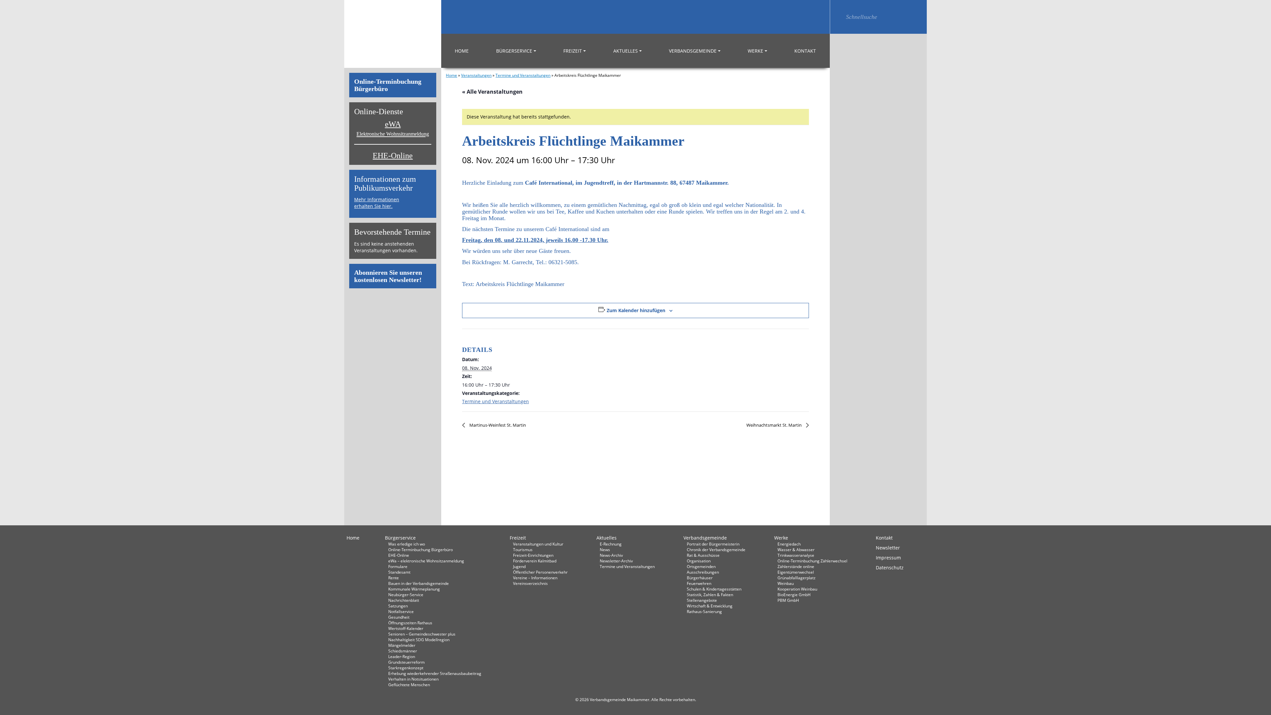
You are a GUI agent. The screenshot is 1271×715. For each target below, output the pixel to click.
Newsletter (888, 548)
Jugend (519, 566)
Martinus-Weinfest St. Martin (497, 425)
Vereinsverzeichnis (530, 583)
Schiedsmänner (402, 650)
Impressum (888, 557)
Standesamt (399, 572)
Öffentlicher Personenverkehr (540, 572)
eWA (392, 128)
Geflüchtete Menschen (409, 684)
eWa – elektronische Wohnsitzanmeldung (426, 560)
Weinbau (785, 583)
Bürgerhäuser (700, 577)
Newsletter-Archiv (616, 560)
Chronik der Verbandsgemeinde (716, 549)
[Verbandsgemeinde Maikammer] (393, 34)
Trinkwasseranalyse (795, 555)
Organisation (699, 560)
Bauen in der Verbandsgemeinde (418, 583)
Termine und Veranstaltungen (522, 75)
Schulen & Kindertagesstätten (714, 589)
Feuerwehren (699, 583)
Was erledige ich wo (406, 544)
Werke (755, 51)
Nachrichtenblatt (403, 600)
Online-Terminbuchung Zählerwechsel (812, 560)
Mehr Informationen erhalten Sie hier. (376, 202)
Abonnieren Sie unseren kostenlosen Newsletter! (388, 276)
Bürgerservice (514, 51)
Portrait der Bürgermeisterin (713, 544)
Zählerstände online (795, 566)
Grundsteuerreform (406, 662)
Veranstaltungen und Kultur (538, 544)
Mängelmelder (401, 645)
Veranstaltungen (476, 75)
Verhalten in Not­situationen (413, 679)
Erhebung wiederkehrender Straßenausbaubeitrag (434, 673)
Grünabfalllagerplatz (796, 577)
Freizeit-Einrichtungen (533, 555)
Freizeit (572, 51)
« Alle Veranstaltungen (492, 91)
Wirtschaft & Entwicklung (709, 605)
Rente (393, 577)
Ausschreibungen (703, 572)
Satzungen (398, 605)
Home (462, 51)
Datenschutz (890, 567)
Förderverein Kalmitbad (534, 560)
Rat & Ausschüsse (703, 555)
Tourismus (523, 549)
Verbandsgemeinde (693, 51)
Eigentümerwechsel (795, 572)
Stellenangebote (702, 600)
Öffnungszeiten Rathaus (410, 622)
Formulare (397, 566)
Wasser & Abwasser (796, 549)
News (605, 549)
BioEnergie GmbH (794, 594)
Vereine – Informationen (535, 577)
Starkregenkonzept (405, 667)
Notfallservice (401, 611)
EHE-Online (393, 155)
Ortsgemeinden (701, 566)
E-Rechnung (611, 544)
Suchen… (838, 17)
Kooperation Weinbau (797, 589)
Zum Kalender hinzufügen (636, 310)
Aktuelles (625, 51)
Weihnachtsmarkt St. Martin (774, 425)
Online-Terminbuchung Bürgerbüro (387, 85)
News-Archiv (611, 555)
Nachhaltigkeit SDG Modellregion (418, 639)
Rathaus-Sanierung (704, 611)
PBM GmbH (788, 600)
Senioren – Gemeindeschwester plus (421, 634)
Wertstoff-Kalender (405, 628)
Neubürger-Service (405, 594)
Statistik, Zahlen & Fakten (710, 594)
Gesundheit (398, 617)
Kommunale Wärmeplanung (414, 589)
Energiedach (789, 544)
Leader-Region (401, 656)
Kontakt (805, 51)
